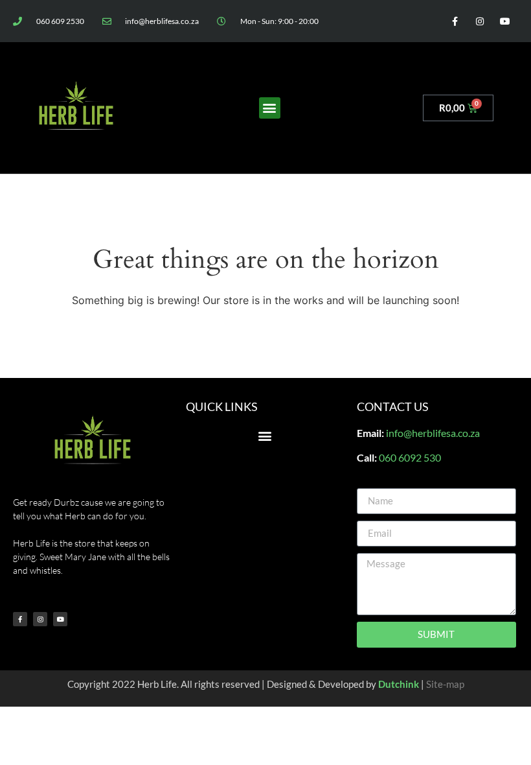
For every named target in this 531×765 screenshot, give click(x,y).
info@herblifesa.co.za (433, 433)
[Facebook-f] (454, 21)
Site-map (445, 684)
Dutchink (398, 684)
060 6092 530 (410, 457)
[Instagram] (480, 21)
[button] (269, 108)
